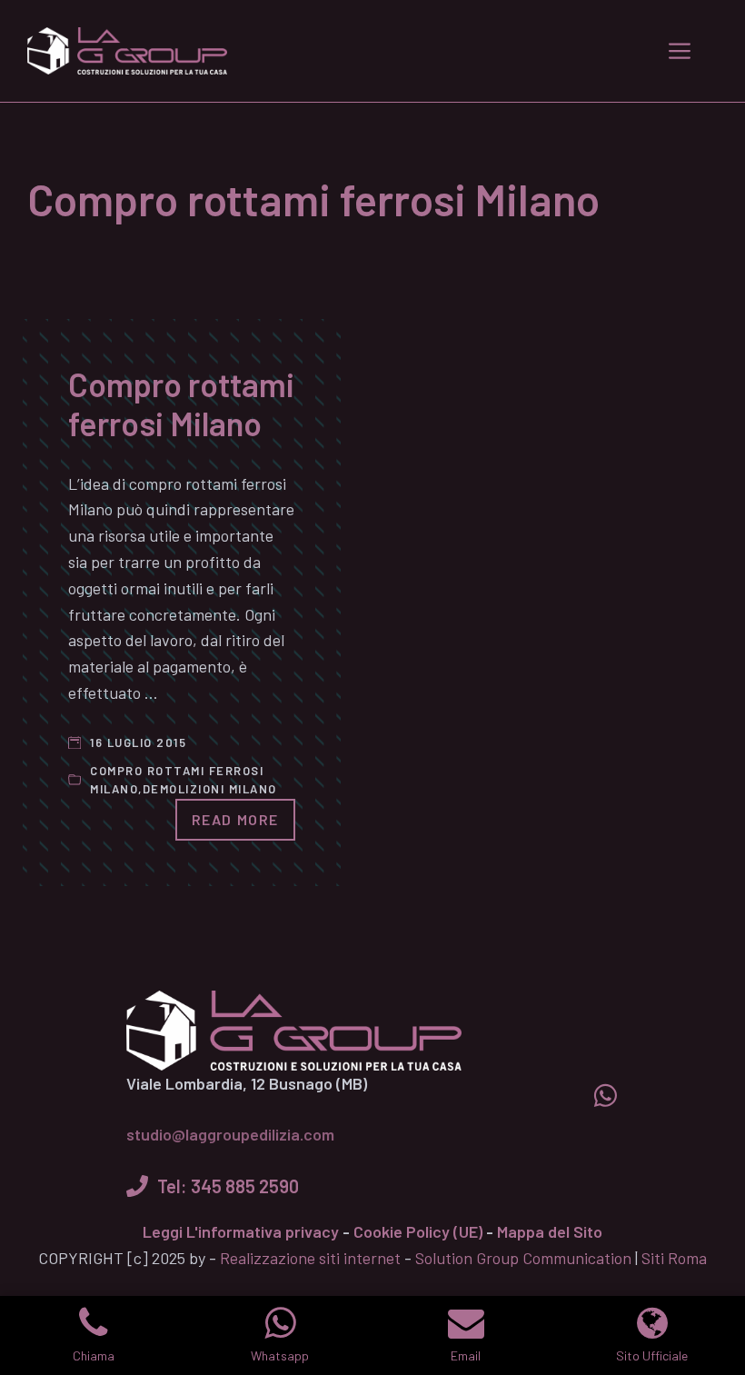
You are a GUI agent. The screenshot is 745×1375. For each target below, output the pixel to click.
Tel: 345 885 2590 (228, 1186)
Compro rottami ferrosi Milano (181, 403)
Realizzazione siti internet (310, 1258)
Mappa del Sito (549, 1231)
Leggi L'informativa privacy (241, 1231)
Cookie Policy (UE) (417, 1231)
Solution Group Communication (523, 1258)
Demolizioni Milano (210, 789)
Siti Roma (674, 1258)
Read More (235, 819)
